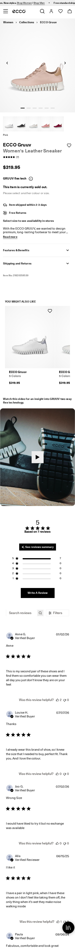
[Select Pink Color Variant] (46, 123)
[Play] (38, 457)
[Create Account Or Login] (51, 11)
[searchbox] (21, 613)
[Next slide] (65, 63)
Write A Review (38, 592)
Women (8, 22)
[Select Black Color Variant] (21, 123)
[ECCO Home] (19, 11)
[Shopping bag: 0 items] (69, 11)
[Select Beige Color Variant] (33, 123)
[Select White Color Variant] (9, 123)
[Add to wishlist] (69, 145)
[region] (36, 559)
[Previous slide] (7, 63)
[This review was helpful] (57, 700)
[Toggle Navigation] (5, 11)
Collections (26, 22)
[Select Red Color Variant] (58, 123)
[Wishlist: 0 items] (60, 11)
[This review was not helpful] (64, 700)
